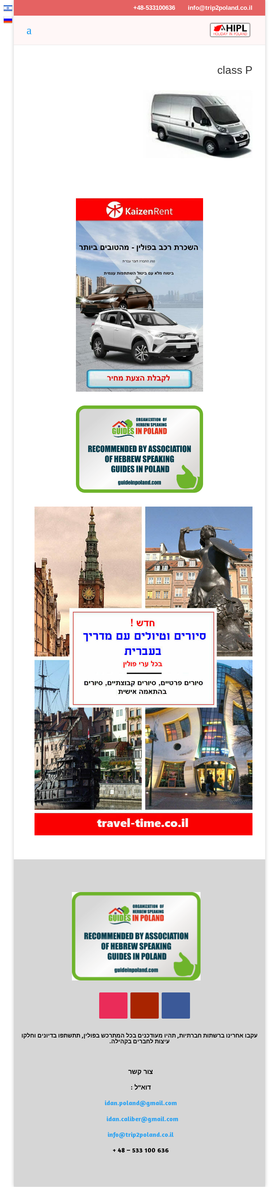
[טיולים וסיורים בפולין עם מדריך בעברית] (143, 833)
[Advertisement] (167, 169)
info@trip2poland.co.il (141, 1134)
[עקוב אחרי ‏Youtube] (144, 1005)
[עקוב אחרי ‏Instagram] (113, 1005)
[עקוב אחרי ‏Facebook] (176, 1005)
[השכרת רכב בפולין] (139, 390)
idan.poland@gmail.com (141, 1103)
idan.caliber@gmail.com (142, 1119)
